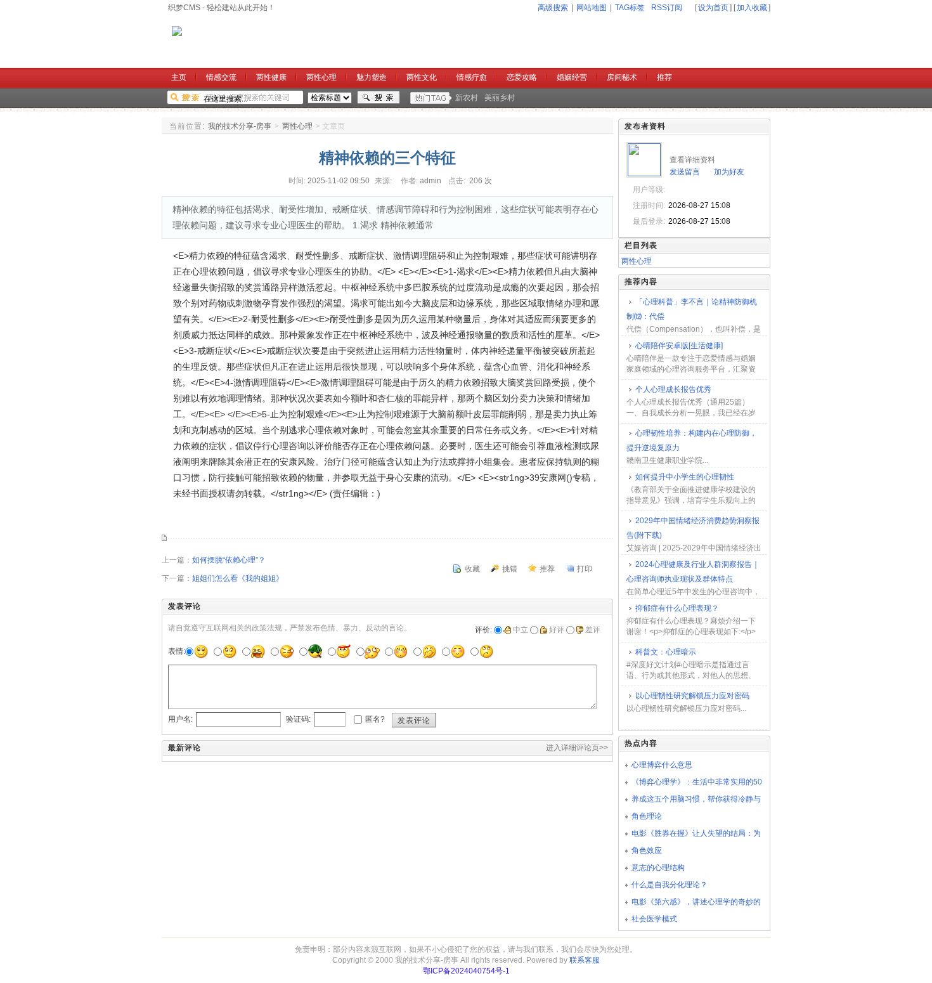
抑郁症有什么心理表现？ (677, 608)
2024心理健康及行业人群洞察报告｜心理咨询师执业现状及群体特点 (693, 571)
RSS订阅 (666, 7)
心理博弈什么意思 (661, 764)
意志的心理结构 (658, 867)
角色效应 (646, 850)
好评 (556, 629)
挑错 (509, 568)
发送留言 (685, 171)
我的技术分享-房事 (239, 126)
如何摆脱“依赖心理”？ (229, 560)
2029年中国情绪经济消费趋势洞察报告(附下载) (693, 528)
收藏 (472, 568)
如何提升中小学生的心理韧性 (684, 476)
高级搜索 (553, 7)
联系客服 (584, 960)
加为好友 (729, 171)
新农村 (466, 97)
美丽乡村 (499, 97)
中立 (520, 629)
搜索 (378, 98)
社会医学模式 (654, 919)
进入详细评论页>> (577, 747)
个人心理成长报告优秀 (673, 389)
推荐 (547, 568)
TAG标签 (630, 7)
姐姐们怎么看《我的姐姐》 (237, 578)
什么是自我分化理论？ (669, 884)
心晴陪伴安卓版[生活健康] (679, 345)
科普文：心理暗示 (665, 652)
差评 (592, 629)
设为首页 (713, 7)
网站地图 (591, 7)
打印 (584, 568)
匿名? (375, 719)
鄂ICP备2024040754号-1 (466, 971)
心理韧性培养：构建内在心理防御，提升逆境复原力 (691, 440)
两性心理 (297, 126)
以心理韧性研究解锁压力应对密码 (692, 695)
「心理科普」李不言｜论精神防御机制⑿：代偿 (691, 309)
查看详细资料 (692, 159)
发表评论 (414, 720)
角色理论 (646, 816)
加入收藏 (752, 7)
